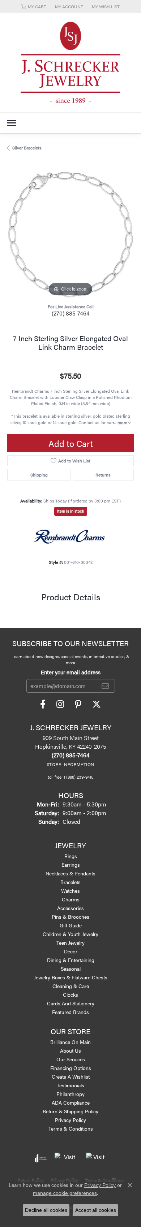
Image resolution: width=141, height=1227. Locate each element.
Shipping (39, 474)
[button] (33, 6)
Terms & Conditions (70, 1128)
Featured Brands (70, 1011)
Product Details (70, 597)
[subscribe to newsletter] (105, 685)
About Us (70, 1050)
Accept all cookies (95, 1210)
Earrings (70, 864)
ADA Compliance (71, 1102)
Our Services (70, 1059)
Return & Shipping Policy (70, 1111)
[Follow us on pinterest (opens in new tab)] (78, 704)
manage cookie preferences (65, 1193)
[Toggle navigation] (11, 123)
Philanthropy (70, 1093)
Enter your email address (71, 672)
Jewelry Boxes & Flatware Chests (70, 977)
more (123, 422)
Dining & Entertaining (70, 959)
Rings (70, 856)
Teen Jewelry (70, 942)
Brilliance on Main (70, 1041)
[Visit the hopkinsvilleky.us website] (67, 1158)
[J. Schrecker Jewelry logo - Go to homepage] (70, 62)
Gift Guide (71, 925)
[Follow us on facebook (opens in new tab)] (43, 704)
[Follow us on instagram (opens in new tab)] (60, 704)
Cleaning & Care (70, 985)
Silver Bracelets (27, 147)
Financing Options (70, 1067)
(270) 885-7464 (71, 313)
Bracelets (70, 882)
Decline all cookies (46, 1210)
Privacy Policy (70, 1119)
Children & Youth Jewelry (70, 933)
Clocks (70, 994)
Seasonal (71, 968)
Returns (103, 474)
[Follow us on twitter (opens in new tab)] (96, 704)
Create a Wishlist (71, 1076)
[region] (70, 234)
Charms (71, 899)
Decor (70, 951)
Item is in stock (70, 511)
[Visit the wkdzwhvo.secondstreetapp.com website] (96, 1158)
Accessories (70, 907)
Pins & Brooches (70, 916)
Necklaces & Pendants (70, 873)
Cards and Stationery (70, 1003)
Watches (70, 890)
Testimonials (70, 1085)
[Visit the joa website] (41, 1158)
